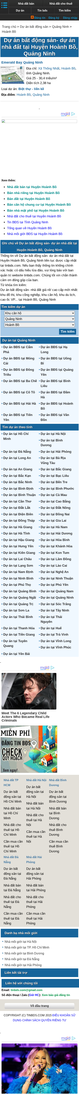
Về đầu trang (39, 1005)
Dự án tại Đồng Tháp (19, 520)
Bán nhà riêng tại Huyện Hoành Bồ (33, 193)
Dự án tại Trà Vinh (54, 634)
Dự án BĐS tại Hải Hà (19, 403)
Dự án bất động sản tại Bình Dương (58, 796)
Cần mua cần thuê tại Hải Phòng (35, 918)
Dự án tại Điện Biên (18, 514)
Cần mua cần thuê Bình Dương (58, 846)
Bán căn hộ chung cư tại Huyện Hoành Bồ (39, 204)
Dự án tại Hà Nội (53, 434)
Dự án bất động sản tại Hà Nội (35, 792)
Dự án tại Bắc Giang (56, 469)
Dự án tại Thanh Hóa (19, 628)
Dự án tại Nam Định (18, 572)
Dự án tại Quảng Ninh (57, 597)
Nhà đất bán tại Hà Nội (35, 806)
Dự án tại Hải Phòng (56, 451)
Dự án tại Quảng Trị (18, 604)
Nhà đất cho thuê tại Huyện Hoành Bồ (34, 216)
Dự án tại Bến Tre (54, 482)
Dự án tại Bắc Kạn (17, 476)
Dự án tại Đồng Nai (55, 514)
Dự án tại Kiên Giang (19, 553)
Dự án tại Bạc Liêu (55, 476)
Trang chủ (9, 27)
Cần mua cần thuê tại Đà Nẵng (13, 918)
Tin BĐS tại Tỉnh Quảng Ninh (27, 222)
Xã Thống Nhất (48, 68)
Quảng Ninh (60, 27)
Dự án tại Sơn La (16, 610)
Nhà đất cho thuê (60, 3)
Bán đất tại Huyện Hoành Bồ (28, 199)
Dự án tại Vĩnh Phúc (56, 647)
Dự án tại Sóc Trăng (56, 604)
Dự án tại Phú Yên (54, 585)
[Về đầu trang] (75, 1090)
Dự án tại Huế (51, 628)
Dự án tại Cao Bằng (55, 501)
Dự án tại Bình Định (18, 488)
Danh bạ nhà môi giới (21, 933)
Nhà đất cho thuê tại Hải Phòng (35, 902)
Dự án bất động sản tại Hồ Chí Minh (12, 796)
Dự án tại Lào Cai (54, 565)
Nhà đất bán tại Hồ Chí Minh (12, 813)
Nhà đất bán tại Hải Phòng (35, 888)
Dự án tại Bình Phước (57, 488)
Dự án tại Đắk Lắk (16, 508)
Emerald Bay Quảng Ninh (22, 62)
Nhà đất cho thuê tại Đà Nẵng (12, 902)
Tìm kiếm (65, 10)
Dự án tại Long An (17, 458)
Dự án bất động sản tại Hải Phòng (35, 873)
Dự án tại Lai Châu (17, 559)
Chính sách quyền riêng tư (44, 1020)
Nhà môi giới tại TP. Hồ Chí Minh (27, 947)
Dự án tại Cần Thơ (17, 501)
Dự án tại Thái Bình (18, 617)
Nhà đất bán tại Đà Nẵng (12, 888)
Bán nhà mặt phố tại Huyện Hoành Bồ (35, 210)
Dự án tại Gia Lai (53, 520)
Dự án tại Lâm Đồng (56, 559)
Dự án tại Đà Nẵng (17, 451)
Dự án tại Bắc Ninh (17, 482)
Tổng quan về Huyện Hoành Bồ (29, 228)
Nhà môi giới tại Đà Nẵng (22, 959)
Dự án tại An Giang (17, 469)
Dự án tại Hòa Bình (55, 540)
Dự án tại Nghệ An (54, 572)
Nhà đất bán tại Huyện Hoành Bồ (32, 187)
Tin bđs (42, 10)
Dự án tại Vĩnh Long (56, 641)
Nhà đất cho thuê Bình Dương (57, 829)
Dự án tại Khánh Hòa (56, 546)
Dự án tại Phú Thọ (17, 585)
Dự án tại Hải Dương (56, 533)
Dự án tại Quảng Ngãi (19, 597)
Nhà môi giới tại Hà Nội (21, 941)
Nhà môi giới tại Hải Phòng (23, 965)
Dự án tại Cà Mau (54, 495)
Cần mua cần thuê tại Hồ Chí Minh (13, 846)
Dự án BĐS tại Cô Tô (19, 392)
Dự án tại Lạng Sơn (18, 565)
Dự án (20, 10)
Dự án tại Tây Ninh (55, 610)
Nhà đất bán (26, 3)
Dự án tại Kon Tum (55, 553)
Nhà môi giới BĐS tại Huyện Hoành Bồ (34, 234)
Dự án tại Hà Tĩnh (16, 533)
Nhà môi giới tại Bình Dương (24, 953)
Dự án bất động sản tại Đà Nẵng (12, 873)
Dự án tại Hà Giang (17, 527)
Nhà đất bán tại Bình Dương (57, 813)
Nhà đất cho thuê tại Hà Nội (35, 820)
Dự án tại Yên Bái (16, 654)
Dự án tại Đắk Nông (55, 508)
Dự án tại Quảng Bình (19, 591)
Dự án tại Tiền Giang (19, 634)
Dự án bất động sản (34, 27)
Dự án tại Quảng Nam (57, 591)
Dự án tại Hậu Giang (18, 540)
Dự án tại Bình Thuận (19, 495)
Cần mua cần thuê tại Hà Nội (35, 836)
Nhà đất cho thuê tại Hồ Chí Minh (12, 829)
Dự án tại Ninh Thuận (57, 578)
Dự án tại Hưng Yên (18, 546)
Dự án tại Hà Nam (54, 527)
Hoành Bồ (9, 32)
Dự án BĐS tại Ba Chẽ (20, 381)
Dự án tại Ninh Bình (18, 578)
